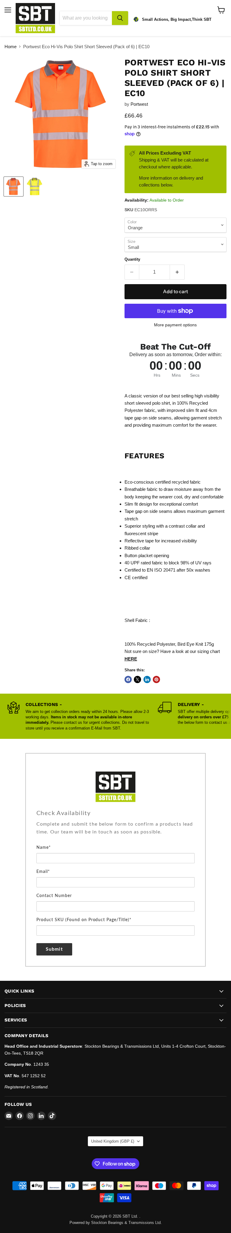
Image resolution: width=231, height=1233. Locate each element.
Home (11, 46)
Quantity (132, 259)
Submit (54, 949)
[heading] (115, 813)
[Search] (120, 18)
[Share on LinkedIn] (147, 679)
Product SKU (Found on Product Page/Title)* (83, 920)
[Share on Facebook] (128, 679)
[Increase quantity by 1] (177, 272)
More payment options (175, 324)
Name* (43, 848)
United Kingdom (112, 1141)
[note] (115, 831)
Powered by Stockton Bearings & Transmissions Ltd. (115, 1222)
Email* (43, 872)
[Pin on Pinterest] (156, 679)
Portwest (139, 104)
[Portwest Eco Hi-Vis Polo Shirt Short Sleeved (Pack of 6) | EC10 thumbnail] (13, 186)
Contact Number (54, 896)
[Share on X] (137, 679)
